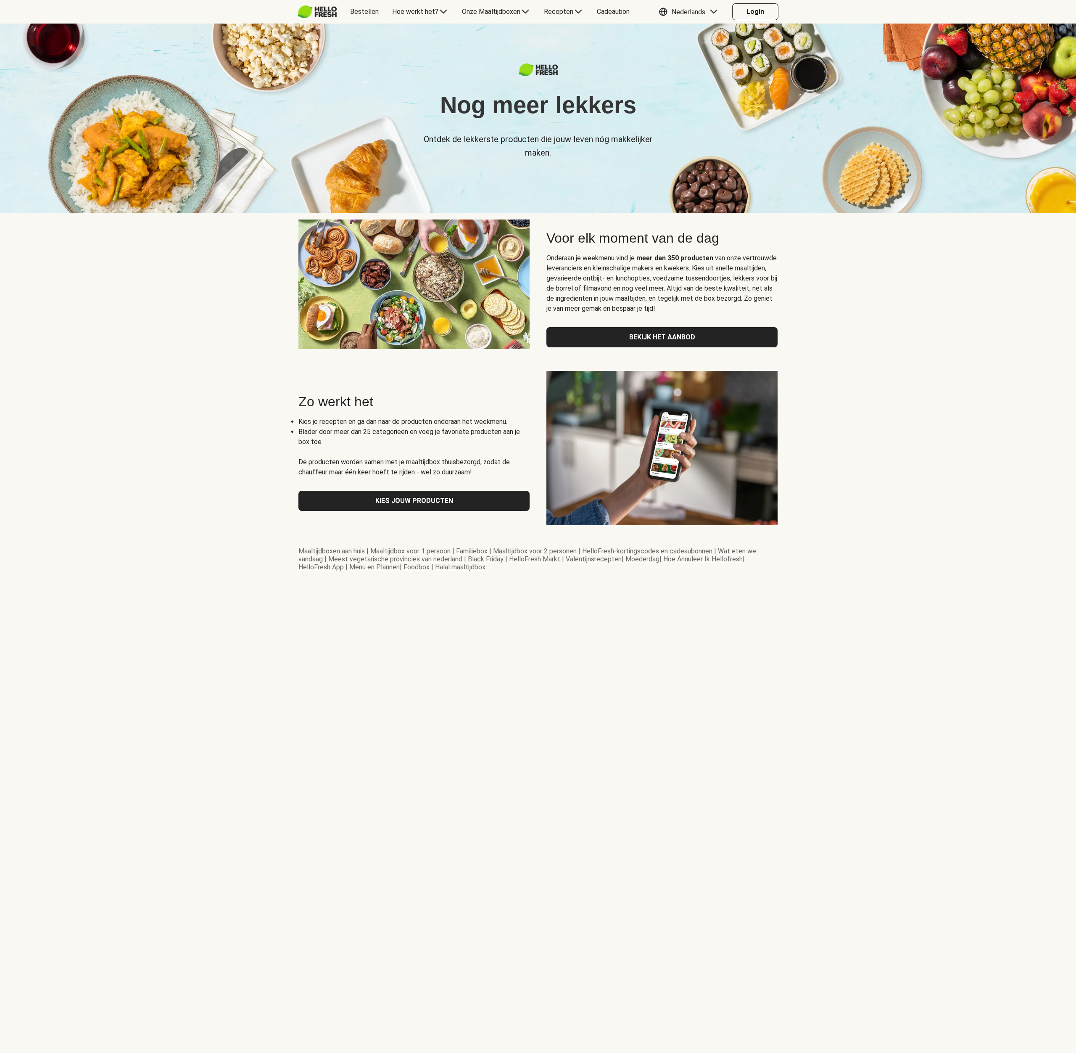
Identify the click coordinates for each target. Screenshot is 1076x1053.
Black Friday (486, 559)
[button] (690, 12)
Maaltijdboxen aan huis (331, 551)
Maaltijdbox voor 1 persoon (410, 551)
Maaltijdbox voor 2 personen (535, 551)
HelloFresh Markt (534, 559)
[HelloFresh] (317, 11)
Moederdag (642, 559)
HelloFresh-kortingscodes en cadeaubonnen (647, 551)
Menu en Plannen (374, 567)
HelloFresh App (321, 567)
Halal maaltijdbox (460, 567)
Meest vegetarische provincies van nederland (395, 559)
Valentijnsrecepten (594, 559)
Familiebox (472, 551)
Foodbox (417, 567)
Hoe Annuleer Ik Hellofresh (703, 559)
